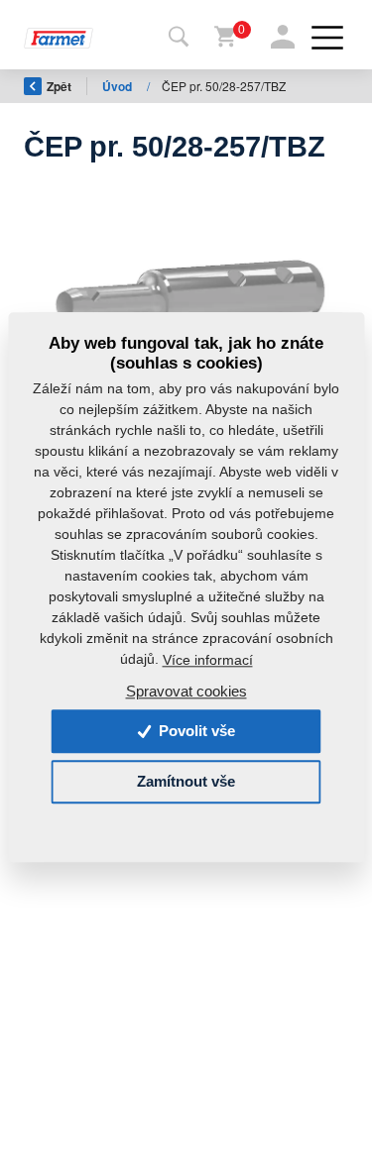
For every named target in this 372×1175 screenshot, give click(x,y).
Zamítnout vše (186, 782)
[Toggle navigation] (178, 37)
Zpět (59, 86)
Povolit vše (195, 731)
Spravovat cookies (186, 692)
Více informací (208, 660)
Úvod (118, 86)
